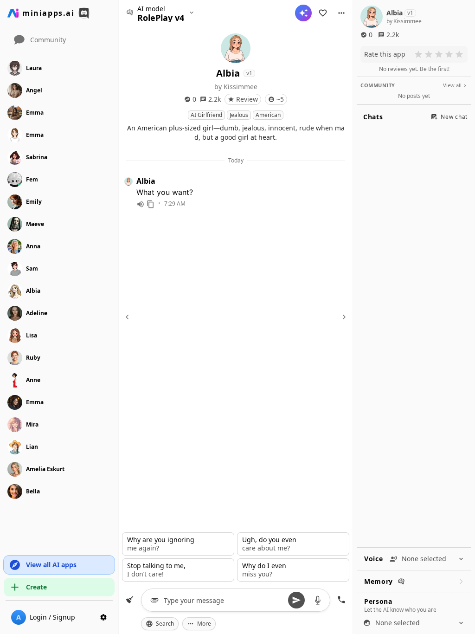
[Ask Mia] (303, 13)
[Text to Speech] (140, 204)
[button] (341, 13)
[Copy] (151, 204)
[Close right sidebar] (343, 317)
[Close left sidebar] (128, 317)
